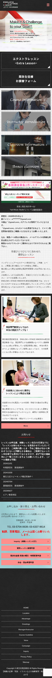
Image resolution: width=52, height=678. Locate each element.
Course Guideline (26, 635)
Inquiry (26, 651)
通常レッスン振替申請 (26, 548)
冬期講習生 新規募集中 (13, 467)
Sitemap (26, 662)
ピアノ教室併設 (9, 495)
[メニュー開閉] (48, 5)
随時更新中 (38, 210)
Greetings (26, 624)
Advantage (26, 619)
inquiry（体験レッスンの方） (26, 541)
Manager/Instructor (26, 630)
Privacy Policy (26, 657)
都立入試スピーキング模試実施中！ (18, 476)
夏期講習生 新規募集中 (13, 486)
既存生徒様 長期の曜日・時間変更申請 (25, 556)
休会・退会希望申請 (26, 562)
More (26, 426)
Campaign (26, 646)
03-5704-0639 (20, 526)
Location (26, 613)
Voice (26, 640)
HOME (26, 608)
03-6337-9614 (37, 526)
